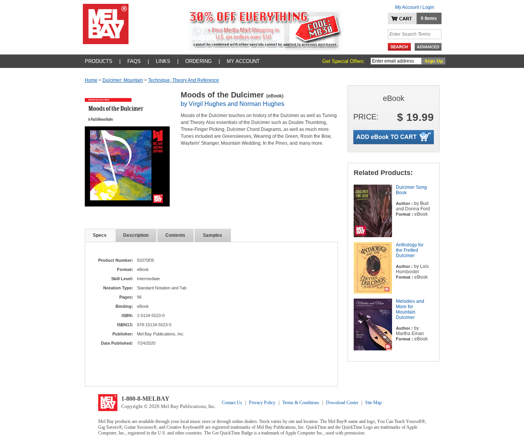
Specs (100, 235)
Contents (175, 235)
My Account (243, 61)
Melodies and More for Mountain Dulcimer (410, 309)
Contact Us (232, 402)
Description (135, 235)
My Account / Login (414, 7)
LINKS (163, 61)
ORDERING (198, 61)
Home (91, 80)
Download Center (342, 402)
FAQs (134, 61)
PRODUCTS (98, 61)
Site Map (373, 402)
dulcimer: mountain (122, 80)
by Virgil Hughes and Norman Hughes (232, 104)
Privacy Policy (262, 402)
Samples (212, 235)
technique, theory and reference (183, 80)
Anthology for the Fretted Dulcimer (409, 250)
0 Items (429, 18)
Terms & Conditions (300, 402)
